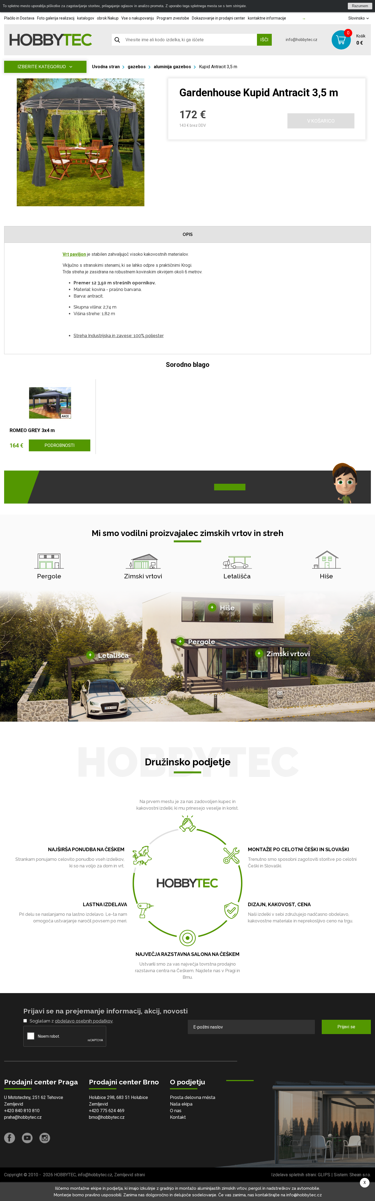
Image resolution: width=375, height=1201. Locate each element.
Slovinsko (357, 18)
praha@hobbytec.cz (23, 1117)
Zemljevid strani (129, 1174)
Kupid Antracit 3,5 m (218, 66)
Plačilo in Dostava (19, 18)
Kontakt (178, 1117)
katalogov (85, 18)
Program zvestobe (173, 18)
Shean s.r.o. (360, 1174)
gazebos (137, 66)
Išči (264, 39)
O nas (175, 1110)
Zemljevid (13, 1104)
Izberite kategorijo (42, 66)
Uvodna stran (106, 66)
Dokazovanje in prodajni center (218, 18)
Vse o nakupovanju (137, 18)
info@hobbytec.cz (301, 39)
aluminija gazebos (172, 66)
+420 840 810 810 (22, 1110)
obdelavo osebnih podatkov (84, 1021)
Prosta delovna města (192, 1097)
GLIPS (324, 1174)
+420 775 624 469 (106, 1110)
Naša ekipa (181, 1104)
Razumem (360, 6)
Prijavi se (346, 1026)
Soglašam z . (71, 1021)
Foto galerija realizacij (55, 18)
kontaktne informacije (267, 18)
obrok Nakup (108, 18)
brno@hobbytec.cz (107, 1117)
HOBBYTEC (65, 1174)
